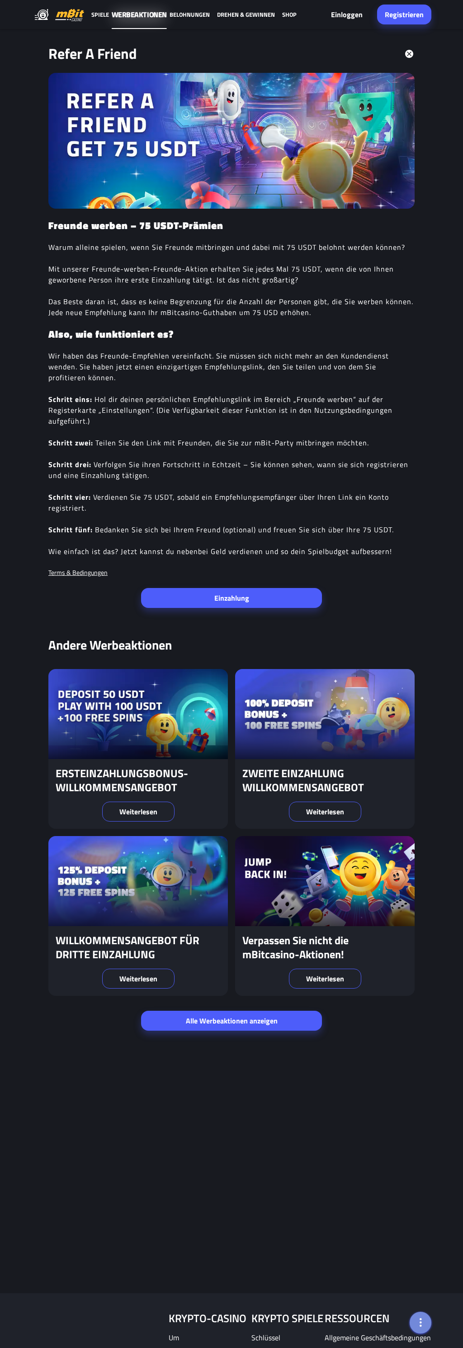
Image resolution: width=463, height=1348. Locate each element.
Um (174, 1337)
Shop (289, 14)
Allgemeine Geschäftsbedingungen (378, 1337)
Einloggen (347, 14)
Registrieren (404, 14)
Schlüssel (265, 1337)
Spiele (100, 14)
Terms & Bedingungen (78, 572)
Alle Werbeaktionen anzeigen (232, 1020)
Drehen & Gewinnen (246, 14)
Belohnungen (190, 14)
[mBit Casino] (69, 14)
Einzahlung (231, 598)
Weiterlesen (138, 811)
